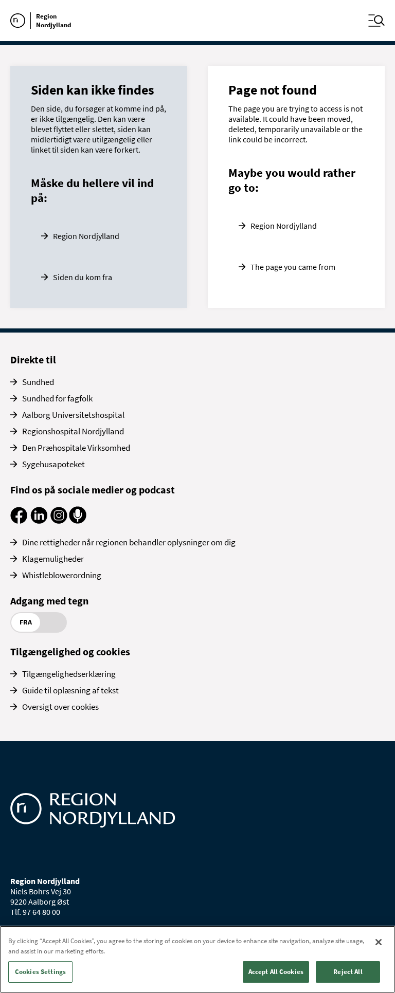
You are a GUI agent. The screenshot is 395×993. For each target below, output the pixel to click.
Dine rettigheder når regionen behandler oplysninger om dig (129, 542)
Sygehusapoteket (53, 464)
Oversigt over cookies (60, 706)
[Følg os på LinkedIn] (38, 520)
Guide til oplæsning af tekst (70, 690)
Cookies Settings (40, 971)
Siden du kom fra (82, 277)
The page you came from (292, 267)
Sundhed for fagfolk (57, 398)
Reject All (347, 971)
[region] (197, 959)
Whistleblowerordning (61, 575)
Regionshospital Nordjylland (73, 431)
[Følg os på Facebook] (18, 520)
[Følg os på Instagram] (58, 520)
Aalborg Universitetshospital (73, 414)
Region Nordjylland (86, 236)
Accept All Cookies (275, 971)
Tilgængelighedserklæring (69, 673)
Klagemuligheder (53, 558)
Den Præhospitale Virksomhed (76, 447)
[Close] (378, 942)
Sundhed (38, 382)
